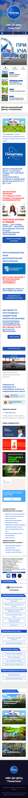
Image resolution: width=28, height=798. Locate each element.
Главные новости (6, 55)
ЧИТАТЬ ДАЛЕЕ (14, 337)
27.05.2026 (7, 738)
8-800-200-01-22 (10, 412)
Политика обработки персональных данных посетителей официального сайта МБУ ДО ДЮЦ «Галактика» (14, 793)
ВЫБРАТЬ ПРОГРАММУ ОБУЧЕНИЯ (14, 240)
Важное (23, 69)
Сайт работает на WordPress (9, 787)
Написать (12, 499)
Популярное (15, 69)
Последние (6, 69)
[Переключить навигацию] (13, 33)
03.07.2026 (7, 705)
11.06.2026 (7, 721)
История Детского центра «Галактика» (13, 59)
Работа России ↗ (10, 537)
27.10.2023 (6, 61)
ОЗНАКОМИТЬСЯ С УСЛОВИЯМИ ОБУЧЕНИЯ (14, 297)
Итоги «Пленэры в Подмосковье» (14, 75)
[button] (23, 33)
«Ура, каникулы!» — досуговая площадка (15, 83)
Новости (13, 55)
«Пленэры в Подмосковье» (17, 91)
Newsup (20, 787)
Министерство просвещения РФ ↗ (15, 514)
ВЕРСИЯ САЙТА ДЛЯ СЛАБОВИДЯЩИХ (15, 589)
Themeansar (14, 789)
